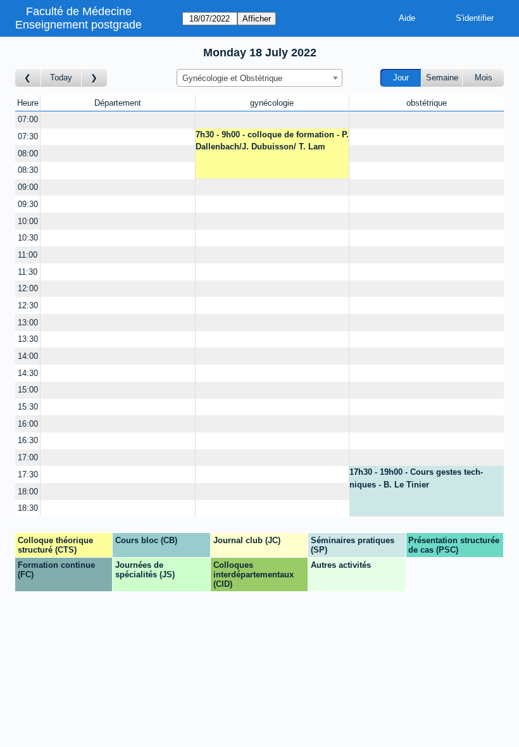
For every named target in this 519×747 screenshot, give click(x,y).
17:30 (28, 474)
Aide (407, 18)
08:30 (28, 170)
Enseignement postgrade (78, 24)
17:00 (28, 457)
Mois (483, 77)
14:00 (28, 356)
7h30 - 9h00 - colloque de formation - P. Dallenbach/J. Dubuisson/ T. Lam (272, 141)
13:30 (28, 339)
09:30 (28, 204)
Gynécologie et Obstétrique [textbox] (232, 78)
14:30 (28, 373)
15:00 (28, 389)
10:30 (28, 237)
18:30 (28, 508)
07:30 (28, 136)
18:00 (28, 491)
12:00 (28, 288)
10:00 (28, 221)
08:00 (28, 153)
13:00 (28, 322)
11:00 (27, 255)
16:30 (28, 440)
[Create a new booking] (117, 120)
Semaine (442, 77)
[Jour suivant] (94, 78)
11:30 (27, 272)
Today (61, 77)
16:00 (28, 424)
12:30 (28, 305)
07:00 (28, 119)
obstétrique (426, 103)
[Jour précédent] (28, 78)
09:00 (28, 187)
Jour (401, 77)
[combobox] (259, 78)
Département (117, 103)
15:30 (28, 406)
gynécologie (272, 103)
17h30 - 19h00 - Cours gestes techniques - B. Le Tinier (416, 478)
